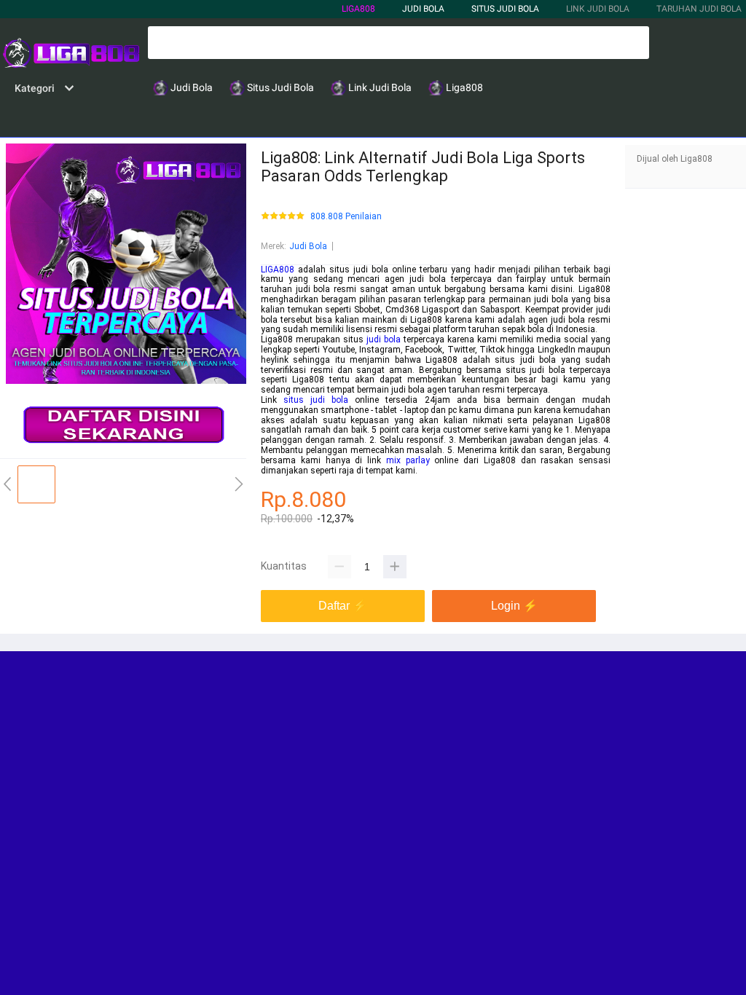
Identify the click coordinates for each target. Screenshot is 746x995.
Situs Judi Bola (505, 9)
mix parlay (408, 460)
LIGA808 (358, 9)
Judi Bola (308, 246)
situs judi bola (315, 400)
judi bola (383, 339)
